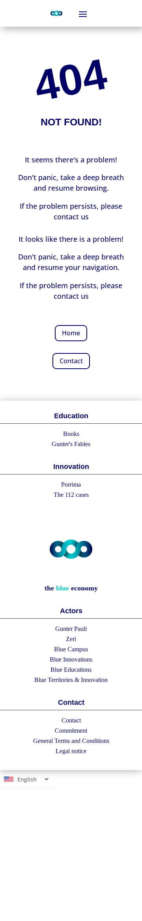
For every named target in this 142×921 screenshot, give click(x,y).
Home (71, 333)
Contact (71, 361)
